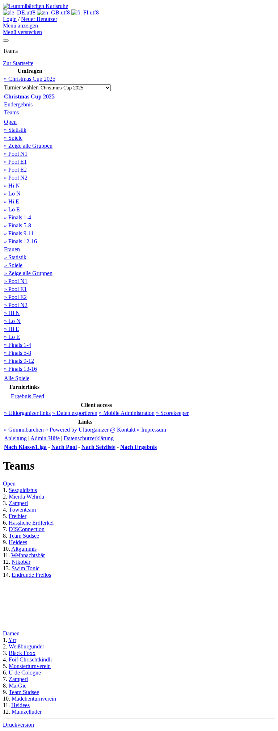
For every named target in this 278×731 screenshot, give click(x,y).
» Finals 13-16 (20, 369)
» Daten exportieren (74, 413)
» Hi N (12, 185)
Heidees (18, 542)
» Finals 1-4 (17, 217)
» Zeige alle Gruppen (28, 146)
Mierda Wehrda (26, 496)
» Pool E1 (15, 162)
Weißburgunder (26, 646)
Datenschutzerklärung (89, 438)
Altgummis (24, 549)
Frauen (12, 249)
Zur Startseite (18, 63)
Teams (11, 112)
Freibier (17, 516)
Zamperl (18, 503)
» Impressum (151, 430)
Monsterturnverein (30, 666)
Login (10, 19)
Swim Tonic (25, 568)
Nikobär (21, 562)
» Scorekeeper (172, 413)
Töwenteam (22, 510)
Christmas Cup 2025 (29, 96)
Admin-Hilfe (45, 438)
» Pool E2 (15, 170)
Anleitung (15, 438)
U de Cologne (25, 672)
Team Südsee (24, 536)
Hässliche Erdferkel (31, 523)
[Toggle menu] (6, 40)
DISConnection (27, 529)
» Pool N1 (16, 154)
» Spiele (13, 138)
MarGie (17, 685)
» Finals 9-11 (19, 233)
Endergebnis (18, 104)
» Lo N (12, 193)
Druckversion (18, 725)
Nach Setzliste (98, 447)
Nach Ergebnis (138, 447)
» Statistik (15, 130)
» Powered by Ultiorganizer (77, 430)
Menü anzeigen (20, 25)
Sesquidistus (23, 490)
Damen (11, 633)
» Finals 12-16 (20, 241)
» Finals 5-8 (17, 225)
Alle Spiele (16, 378)
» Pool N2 (16, 178)
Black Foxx (22, 653)
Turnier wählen (21, 87)
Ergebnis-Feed (27, 396)
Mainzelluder (27, 712)
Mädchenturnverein (34, 699)
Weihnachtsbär (28, 555)
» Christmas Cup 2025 (29, 79)
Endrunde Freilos (31, 575)
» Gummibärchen (24, 430)
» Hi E (11, 201)
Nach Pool (64, 447)
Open (10, 122)
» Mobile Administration (127, 413)
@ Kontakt (122, 430)
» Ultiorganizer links (27, 413)
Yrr (12, 640)
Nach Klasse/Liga (25, 447)
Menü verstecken (22, 32)
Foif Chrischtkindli (30, 659)
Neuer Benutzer (39, 19)
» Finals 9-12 (19, 361)
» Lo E (12, 209)
